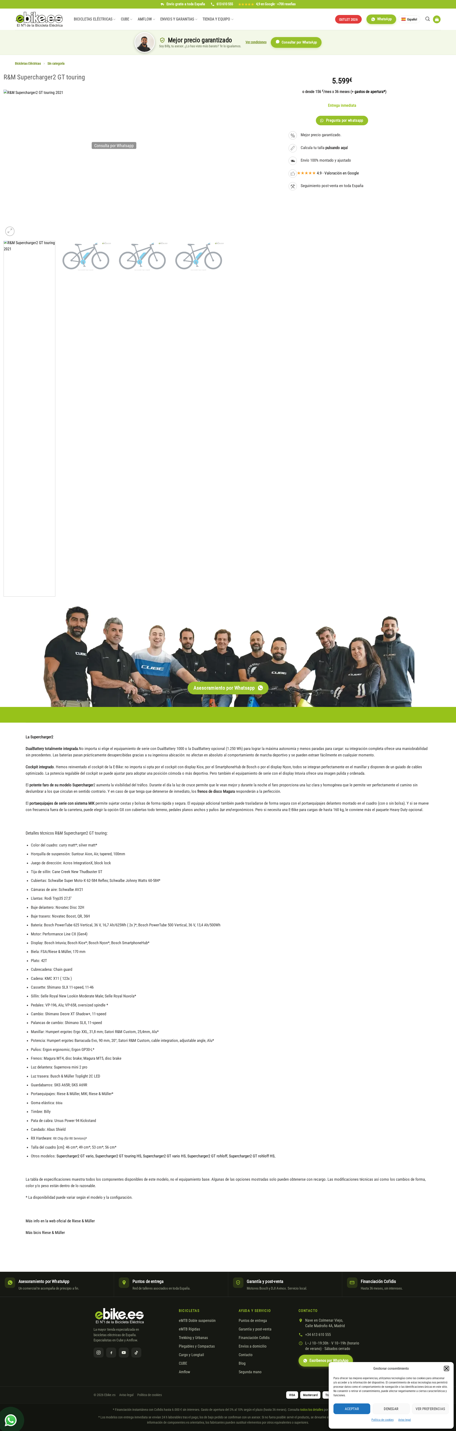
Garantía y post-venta (255, 1329)
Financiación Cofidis (254, 1338)
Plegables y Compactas (197, 1346)
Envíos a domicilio (252, 1346)
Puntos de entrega (253, 1321)
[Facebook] (111, 1353)
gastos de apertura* (370, 91)
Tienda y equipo (216, 19)
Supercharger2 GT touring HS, (119, 1156)
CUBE (125, 19)
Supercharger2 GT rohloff (207, 1156)
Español (412, 19)
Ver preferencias (430, 1409)
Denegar (391, 1409)
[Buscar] (427, 18)
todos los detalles (311, 1410)
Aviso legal (404, 1419)
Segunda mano (250, 1372)
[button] (446, 1368)
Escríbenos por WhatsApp (328, 1360)
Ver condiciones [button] (256, 42)
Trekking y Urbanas (193, 1338)
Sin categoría (56, 64)
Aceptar (352, 1409)
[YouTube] (124, 1353)
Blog (242, 1363)
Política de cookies (382, 1419)
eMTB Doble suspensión (197, 1321)
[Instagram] (99, 1353)
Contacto (245, 1355)
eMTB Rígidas (189, 1329)
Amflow (145, 19)
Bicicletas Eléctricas (93, 19)
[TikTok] (136, 1353)
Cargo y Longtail (191, 1355)
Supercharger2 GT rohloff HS (252, 1156)
